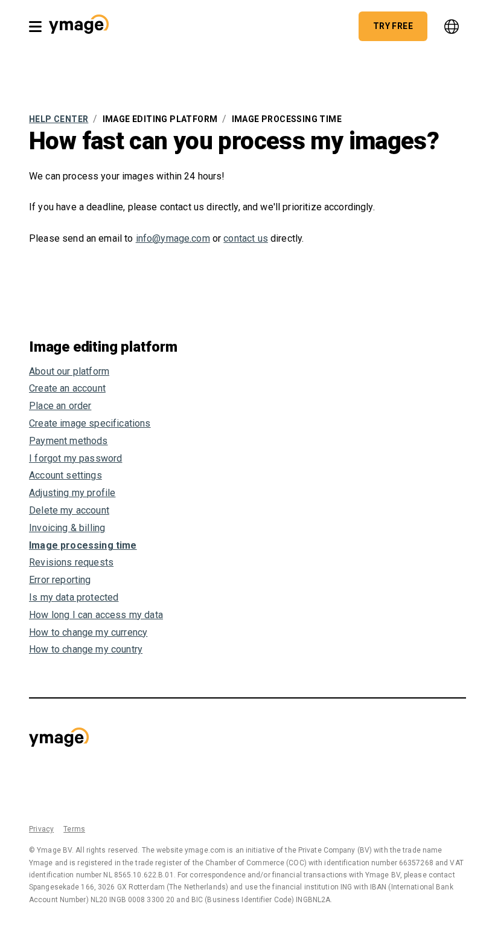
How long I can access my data (96, 615)
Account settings (65, 475)
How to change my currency (88, 632)
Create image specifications (90, 423)
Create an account (67, 388)
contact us (245, 238)
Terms (74, 829)
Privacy (41, 829)
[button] (79, 26)
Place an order (60, 406)
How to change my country (85, 649)
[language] (451, 26)
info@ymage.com (173, 238)
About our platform (69, 371)
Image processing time (83, 545)
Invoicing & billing (67, 528)
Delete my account (69, 510)
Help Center (58, 119)
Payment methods (68, 441)
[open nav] (35, 26)
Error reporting (60, 580)
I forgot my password (75, 458)
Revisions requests (71, 562)
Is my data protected (73, 597)
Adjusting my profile (72, 493)
